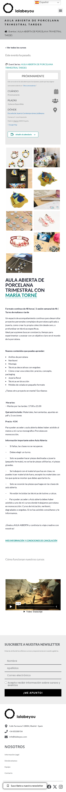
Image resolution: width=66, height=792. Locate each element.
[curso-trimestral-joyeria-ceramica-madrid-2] (47, 200)
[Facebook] (49, 787)
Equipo (7, 767)
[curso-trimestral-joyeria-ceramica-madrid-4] (19, 221)
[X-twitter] (55, 787)
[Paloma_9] (19, 242)
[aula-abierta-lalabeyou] (47, 157)
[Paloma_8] (47, 221)
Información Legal (12, 754)
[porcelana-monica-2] (19, 263)
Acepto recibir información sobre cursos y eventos (34, 684)
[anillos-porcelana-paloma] (19, 157)
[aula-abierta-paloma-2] (19, 200)
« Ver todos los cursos (15, 47)
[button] (60, 10)
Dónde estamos (11, 761)
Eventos (12, 31)
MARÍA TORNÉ (21, 295)
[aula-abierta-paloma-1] (47, 178)
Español (44, 2)
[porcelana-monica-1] (47, 242)
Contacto (8, 773)
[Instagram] (61, 787)
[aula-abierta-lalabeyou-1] (19, 178)
